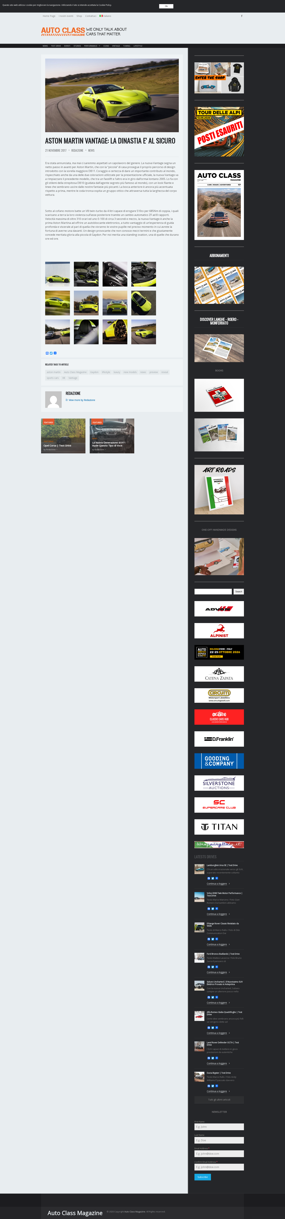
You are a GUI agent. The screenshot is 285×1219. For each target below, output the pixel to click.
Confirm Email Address (206, 1162)
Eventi (67, 46)
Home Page (49, 15)
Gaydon (94, 372)
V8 (63, 377)
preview (154, 372)
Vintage (116, 46)
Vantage (73, 377)
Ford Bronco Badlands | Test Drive (223, 953)
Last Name (199, 1135)
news (143, 372)
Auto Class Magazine (75, 372)
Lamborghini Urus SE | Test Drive (222, 865)
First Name (199, 1121)
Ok (166, 6)
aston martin (54, 372)
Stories (77, 46)
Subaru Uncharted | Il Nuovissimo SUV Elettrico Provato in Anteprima (225, 982)
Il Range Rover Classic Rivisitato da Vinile (223, 924)
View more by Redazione (82, 400)
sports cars (53, 377)
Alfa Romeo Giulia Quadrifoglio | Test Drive (224, 1013)
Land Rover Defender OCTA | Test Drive (223, 1043)
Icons (106, 46)
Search (238, 591)
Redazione (77, 150)
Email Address (201, 1148)
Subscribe (203, 1177)
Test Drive (56, 46)
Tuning (126, 46)
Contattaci (90, 15)
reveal (164, 372)
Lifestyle (138, 46)
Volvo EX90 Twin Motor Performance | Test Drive (224, 894)
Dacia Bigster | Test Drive (219, 1072)
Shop (79, 15)
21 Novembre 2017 (55, 150)
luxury (117, 372)
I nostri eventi (66, 15)
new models (130, 372)
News (45, 46)
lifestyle (106, 372)
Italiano (107, 15)
